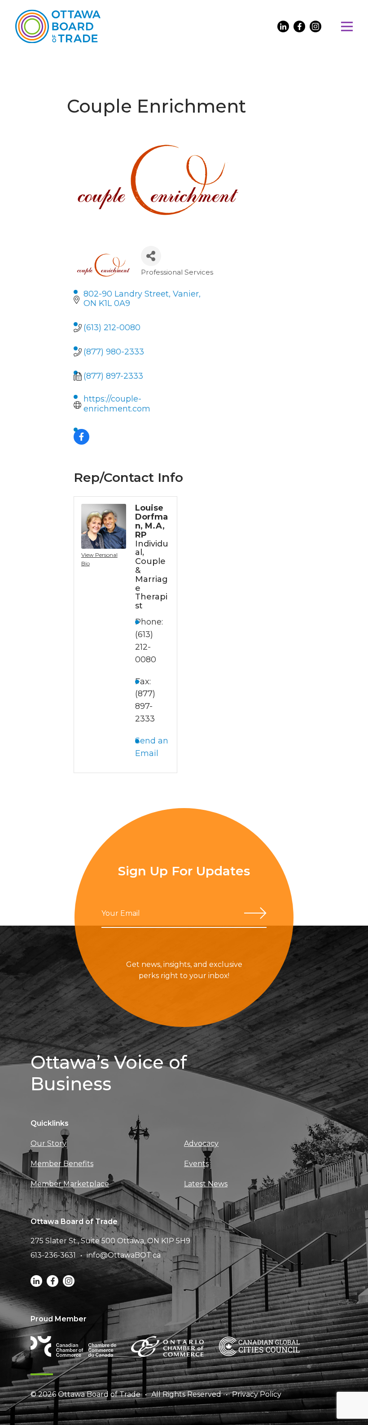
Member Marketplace (70, 1184)
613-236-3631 (53, 1255)
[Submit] (255, 913)
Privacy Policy (256, 1394)
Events (196, 1163)
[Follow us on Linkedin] (283, 26)
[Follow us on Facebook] (299, 26)
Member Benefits (62, 1163)
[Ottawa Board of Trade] (58, 26)
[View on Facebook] (81, 442)
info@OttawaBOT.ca (124, 1255)
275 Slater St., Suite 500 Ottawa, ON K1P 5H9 (110, 1241)
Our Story (48, 1143)
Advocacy (201, 1143)
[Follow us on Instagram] (315, 26)
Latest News (206, 1184)
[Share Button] (151, 256)
